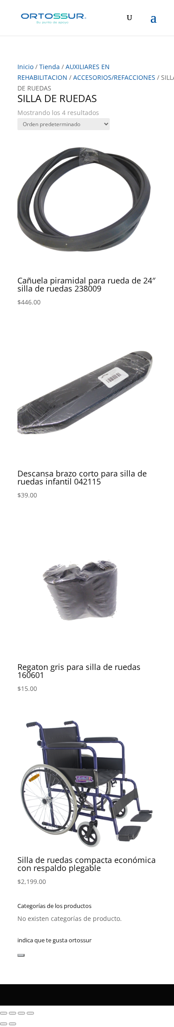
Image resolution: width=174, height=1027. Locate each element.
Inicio (25, 66)
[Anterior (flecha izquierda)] (3, 1024)
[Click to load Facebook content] (21, 955)
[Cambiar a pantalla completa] (12, 1013)
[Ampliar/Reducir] (3, 1013)
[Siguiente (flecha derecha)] (12, 1024)
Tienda (49, 66)
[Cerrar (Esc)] (30, 1013)
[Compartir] (21, 1013)
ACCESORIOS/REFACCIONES (114, 77)
